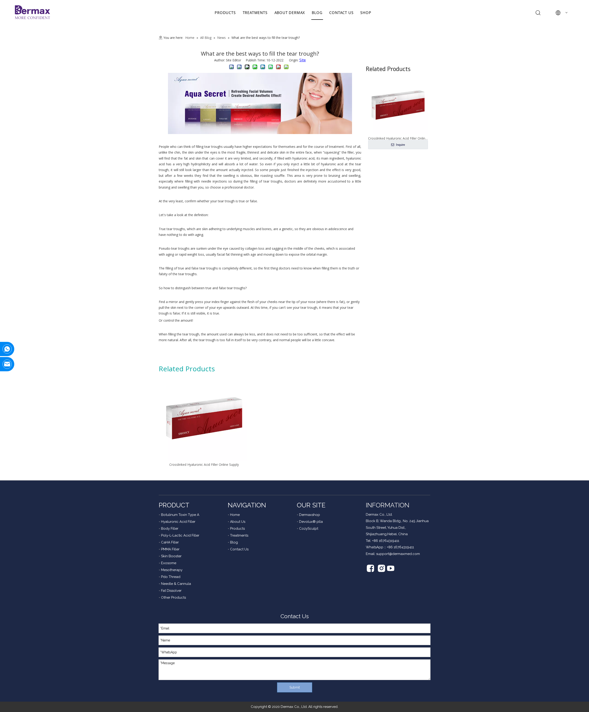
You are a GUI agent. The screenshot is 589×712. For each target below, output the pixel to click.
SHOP (365, 12)
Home (235, 515)
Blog (234, 542)
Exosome (168, 563)
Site (302, 60)
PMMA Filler (170, 549)
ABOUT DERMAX (289, 12)
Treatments (239, 535)
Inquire (400, 144)
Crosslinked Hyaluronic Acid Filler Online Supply (204, 464)
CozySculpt (308, 528)
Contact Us (239, 549)
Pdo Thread (170, 577)
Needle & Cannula (176, 584)
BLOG (317, 12)
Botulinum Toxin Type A (180, 515)
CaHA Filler (170, 542)
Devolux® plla (311, 522)
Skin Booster (171, 556)
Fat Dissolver (171, 591)
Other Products (173, 597)
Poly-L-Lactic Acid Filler (180, 535)
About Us (237, 522)
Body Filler (169, 528)
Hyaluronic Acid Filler (178, 522)
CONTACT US (341, 12)
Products (237, 528)
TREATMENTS (255, 12)
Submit (294, 687)
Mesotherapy (171, 570)
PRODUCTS (225, 12)
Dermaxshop (309, 515)
